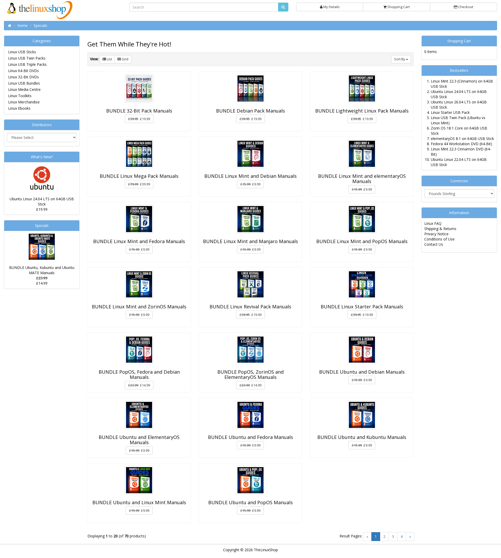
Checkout (465, 6)
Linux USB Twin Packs (26, 58)
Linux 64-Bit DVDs (23, 70)
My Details (331, 6)
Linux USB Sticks (22, 51)
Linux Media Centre (24, 89)
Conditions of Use (439, 239)
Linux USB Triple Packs (27, 64)
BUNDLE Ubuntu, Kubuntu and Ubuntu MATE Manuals (41, 270)
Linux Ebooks (19, 108)
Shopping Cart (398, 6)
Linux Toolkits (20, 95)
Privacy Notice (436, 233)
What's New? (42, 156)
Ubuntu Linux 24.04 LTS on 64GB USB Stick (42, 201)
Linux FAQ (433, 223)
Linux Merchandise (24, 101)
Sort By (400, 59)
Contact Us (433, 244)
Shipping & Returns (440, 228)
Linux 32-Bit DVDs (23, 76)
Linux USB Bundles (24, 83)
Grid (124, 59)
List (109, 59)
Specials (42, 225)
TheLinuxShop (266, 549)
